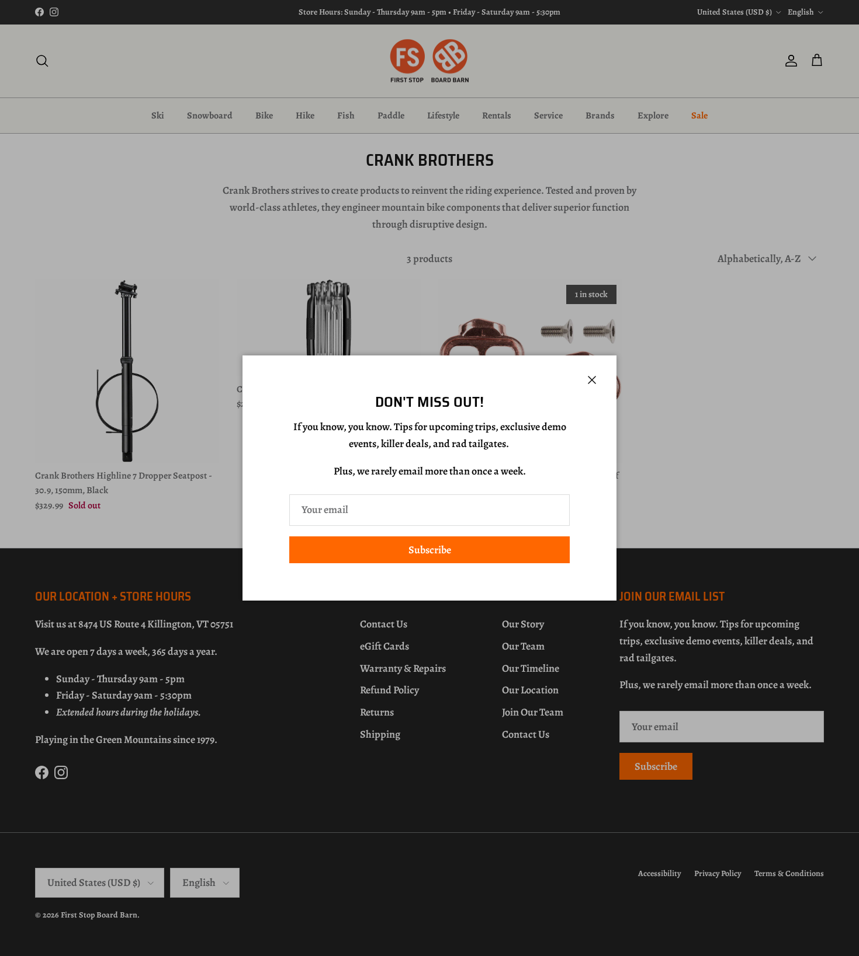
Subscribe (429, 550)
